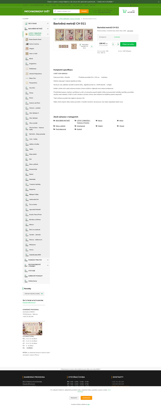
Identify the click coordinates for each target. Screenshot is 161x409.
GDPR (86, 5)
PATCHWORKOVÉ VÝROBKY (34, 265)
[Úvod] (37, 11)
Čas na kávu (33, 204)
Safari (31, 149)
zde (88, 404)
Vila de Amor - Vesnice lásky (36, 128)
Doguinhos (32, 64)
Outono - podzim (34, 108)
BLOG (25, 5)
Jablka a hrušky (34, 144)
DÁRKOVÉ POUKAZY (35, 276)
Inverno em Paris (34, 103)
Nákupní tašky (33, 194)
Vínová (121, 126)
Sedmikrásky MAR (35, 255)
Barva (100, 121)
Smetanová (81, 126)
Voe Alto (32, 88)
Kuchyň (79, 129)
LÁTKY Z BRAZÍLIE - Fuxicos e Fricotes (35, 34)
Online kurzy (32, 281)
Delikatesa (32, 69)
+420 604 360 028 (104, 12)
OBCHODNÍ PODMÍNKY (64, 5)
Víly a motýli (33, 123)
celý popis (130, 31)
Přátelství (32, 245)
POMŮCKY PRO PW (35, 260)
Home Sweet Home (35, 39)
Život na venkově (34, 230)
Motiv (121, 121)
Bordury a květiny (35, 219)
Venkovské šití (34, 199)
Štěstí (31, 174)
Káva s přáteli (33, 164)
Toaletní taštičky (34, 184)
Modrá (100, 126)
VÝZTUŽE (31, 271)
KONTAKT (93, 5)
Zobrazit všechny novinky (32, 294)
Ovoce (31, 250)
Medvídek (32, 179)
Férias (31, 93)
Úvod (54, 19)
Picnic (31, 98)
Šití (30, 159)
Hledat (84, 11)
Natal (31, 59)
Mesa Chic (32, 78)
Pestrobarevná (61, 129)
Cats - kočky (33, 139)
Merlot (31, 225)
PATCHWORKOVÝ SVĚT (37, 5)
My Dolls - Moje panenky (37, 134)
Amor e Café (33, 53)
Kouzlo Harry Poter (35, 214)
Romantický (33, 169)
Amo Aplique (33, 118)
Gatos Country (34, 44)
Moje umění (33, 154)
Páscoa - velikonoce (35, 240)
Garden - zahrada (35, 235)
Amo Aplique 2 (34, 113)
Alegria (31, 48)
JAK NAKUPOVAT (78, 5)
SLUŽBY (54, 5)
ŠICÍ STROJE (32, 23)
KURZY (48, 5)
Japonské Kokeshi (35, 209)
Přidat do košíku (128, 44)
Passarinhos (33, 83)
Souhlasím (86, 398)
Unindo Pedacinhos (35, 74)
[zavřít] (158, 2)
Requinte (32, 189)
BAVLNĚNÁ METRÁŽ (35, 29)
